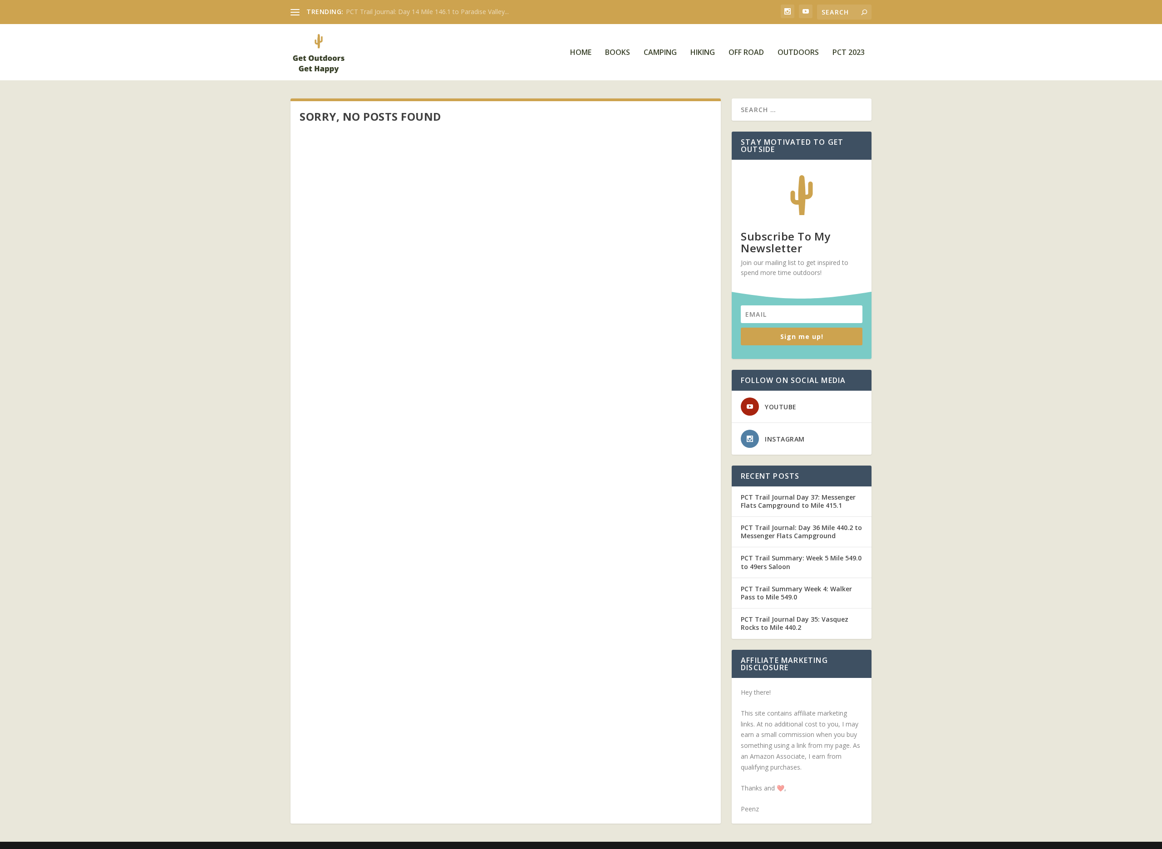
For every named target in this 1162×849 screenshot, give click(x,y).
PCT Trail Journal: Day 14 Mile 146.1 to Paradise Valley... (427, 11)
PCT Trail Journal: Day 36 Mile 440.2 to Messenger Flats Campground (801, 531)
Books (617, 53)
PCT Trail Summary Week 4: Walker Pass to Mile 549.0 (796, 592)
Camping (660, 53)
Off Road (746, 53)
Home (580, 53)
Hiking (702, 53)
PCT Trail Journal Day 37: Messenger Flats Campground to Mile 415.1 (798, 501)
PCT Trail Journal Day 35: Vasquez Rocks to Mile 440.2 (794, 623)
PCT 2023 (848, 53)
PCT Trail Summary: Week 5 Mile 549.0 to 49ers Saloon (801, 562)
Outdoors (798, 53)
